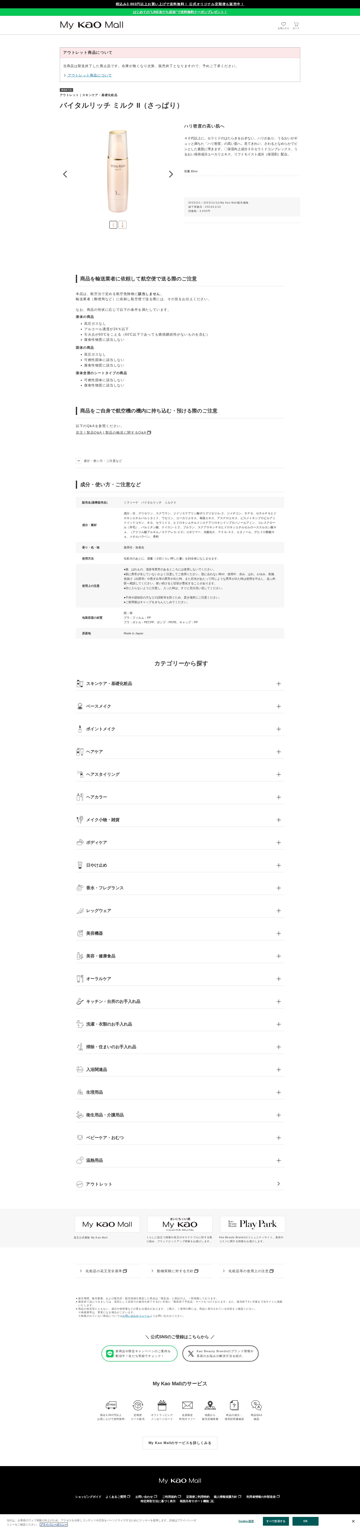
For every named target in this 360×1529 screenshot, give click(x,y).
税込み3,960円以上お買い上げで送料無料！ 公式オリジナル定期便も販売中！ (180, 4)
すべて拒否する (275, 1521)
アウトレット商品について (89, 75)
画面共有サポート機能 (194, 1501)
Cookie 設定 (246, 1521)
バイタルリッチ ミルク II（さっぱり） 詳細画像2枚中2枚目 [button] (122, 225)
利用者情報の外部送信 (261, 1496)
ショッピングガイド (88, 1496)
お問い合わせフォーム (136, 1315)
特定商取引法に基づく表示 (158, 1501)
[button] (180, 683)
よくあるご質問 (116, 1496)
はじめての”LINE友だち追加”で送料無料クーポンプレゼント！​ (180, 12)
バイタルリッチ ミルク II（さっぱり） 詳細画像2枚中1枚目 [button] (113, 225)
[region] (180, 1521)
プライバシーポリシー (53, 1524)
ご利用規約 (169, 1496)
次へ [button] (171, 174)
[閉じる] (353, 1521)
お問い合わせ (144, 1496)
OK (305, 1521)
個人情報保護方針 (225, 1496)
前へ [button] (65, 174)
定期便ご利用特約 (198, 1496)
